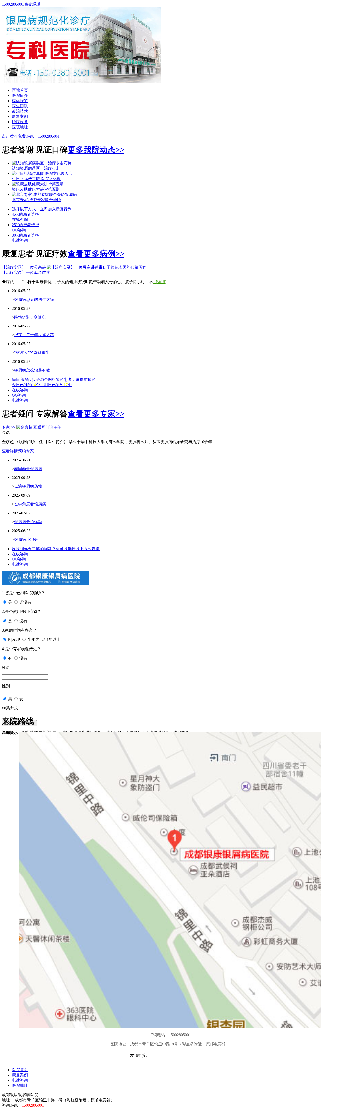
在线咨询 (20, 390)
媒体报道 (20, 101)
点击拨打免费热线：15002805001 (31, 136)
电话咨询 (20, 400)
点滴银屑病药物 (28, 486)
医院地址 (20, 127)
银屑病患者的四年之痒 (34, 299)
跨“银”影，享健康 (30, 317)
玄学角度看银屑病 (30, 504)
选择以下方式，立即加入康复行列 (42, 209)
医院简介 (20, 95)
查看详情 (10, 451)
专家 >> (8, 427)
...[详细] (159, 282)
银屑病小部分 (26, 539)
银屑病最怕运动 (28, 522)
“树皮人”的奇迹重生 (32, 352)
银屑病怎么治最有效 (32, 370)
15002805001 (33, 1105)
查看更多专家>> (96, 413)
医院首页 (20, 90)
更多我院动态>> (96, 149)
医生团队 (20, 106)
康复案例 (20, 116)
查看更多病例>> (96, 253)
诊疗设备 (20, 122)
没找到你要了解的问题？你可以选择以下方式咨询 (56, 549)
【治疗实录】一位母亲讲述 (26, 272)
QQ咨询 (19, 395)
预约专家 (26, 451)
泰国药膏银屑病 (28, 469)
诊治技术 (20, 111)
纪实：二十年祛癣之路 (34, 335)
